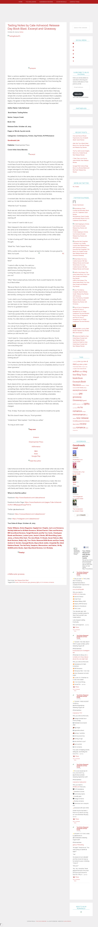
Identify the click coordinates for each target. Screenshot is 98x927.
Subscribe (78, 94)
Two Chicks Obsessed (41, 921)
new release (82, 418)
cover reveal (79, 387)
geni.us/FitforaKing (78, 845)
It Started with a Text (78, 472)
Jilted (74, 484)
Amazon (36, 437)
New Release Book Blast (22, 580)
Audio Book (83, 368)
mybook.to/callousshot (79, 782)
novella (75, 421)
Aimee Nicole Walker (77, 366)
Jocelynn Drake (78, 498)
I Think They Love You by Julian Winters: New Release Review (80, 160)
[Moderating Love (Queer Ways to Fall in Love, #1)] (74, 455)
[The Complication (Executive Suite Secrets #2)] (75, 505)
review (83, 424)
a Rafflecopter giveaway (16, 574)
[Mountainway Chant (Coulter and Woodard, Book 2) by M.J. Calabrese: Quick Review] (81, 214)
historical (78, 404)
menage (84, 411)
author (76, 371)
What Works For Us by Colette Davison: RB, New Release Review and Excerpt (81, 267)
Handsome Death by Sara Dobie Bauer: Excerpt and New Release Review (80, 344)
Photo (77, 627)
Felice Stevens (76, 393)
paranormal (81, 421)
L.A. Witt (82, 404)
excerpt (76, 390)
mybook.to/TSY (77, 713)
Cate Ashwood (23, 582)
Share (75, 631)
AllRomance (36, 447)
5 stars (85, 364)
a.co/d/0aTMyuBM (78, 589)
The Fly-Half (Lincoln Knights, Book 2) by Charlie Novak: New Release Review (81, 153)
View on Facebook (76, 629)
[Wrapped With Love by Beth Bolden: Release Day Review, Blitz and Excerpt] (74, 326)
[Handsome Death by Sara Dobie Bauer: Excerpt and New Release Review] (81, 340)
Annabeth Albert (76, 368)
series (87, 427)
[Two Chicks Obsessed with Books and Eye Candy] (77, 551)
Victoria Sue (75, 430)
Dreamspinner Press (36, 442)
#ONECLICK (76, 594)
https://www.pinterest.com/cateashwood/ (30, 514)
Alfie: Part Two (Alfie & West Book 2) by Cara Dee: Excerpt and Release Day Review (81, 145)
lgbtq (37, 582)
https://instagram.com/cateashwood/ (25, 519)
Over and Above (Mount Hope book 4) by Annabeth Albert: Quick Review (80, 138)
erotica (84, 387)
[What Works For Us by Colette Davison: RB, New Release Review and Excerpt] (81, 263)
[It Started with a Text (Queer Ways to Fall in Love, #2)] (74, 468)
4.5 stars (80, 364)
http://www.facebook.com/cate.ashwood (30, 498)
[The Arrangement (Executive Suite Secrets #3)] (75, 492)
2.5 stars (74, 361)
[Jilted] (74, 480)
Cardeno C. (83, 385)
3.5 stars (83, 361)
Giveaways (78, 400)
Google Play (36, 456)
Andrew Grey (84, 366)
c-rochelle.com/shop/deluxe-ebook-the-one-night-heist (81, 657)
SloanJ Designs (67, 921)
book (16, 582)
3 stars (78, 361)
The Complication (78, 509)
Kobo (36, 454)
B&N (36, 451)
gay (29, 582)
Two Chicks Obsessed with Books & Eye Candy (49, 11)
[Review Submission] (74, 203)
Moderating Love (77, 459)
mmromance (79, 414)
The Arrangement (78, 496)
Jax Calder (77, 461)
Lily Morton (75, 407)
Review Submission (78, 205)
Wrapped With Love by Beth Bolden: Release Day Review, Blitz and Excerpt (81, 330)
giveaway (33, 582)
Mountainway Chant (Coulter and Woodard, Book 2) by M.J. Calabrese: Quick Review (81, 218)
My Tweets (76, 186)
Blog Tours (82, 374)
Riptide (74, 427)
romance (51, 582)
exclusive (83, 390)
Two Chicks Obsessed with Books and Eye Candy (82, 573)
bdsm (81, 371)
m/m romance (44, 582)
